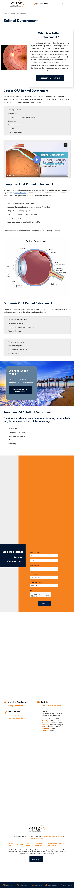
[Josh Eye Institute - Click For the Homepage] (37, 828)
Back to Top (36, 859)
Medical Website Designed (53, 836)
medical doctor (20, 193)
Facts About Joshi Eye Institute (56, 844)
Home (6, 14)
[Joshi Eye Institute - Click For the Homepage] (17, 4)
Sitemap (20, 844)
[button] (63, 4)
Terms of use (11, 844)
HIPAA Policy (27, 844)
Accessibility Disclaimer (38, 844)
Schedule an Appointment (49, 78)
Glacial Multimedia (37, 838)
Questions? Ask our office (51, 705)
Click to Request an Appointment (20, 390)
